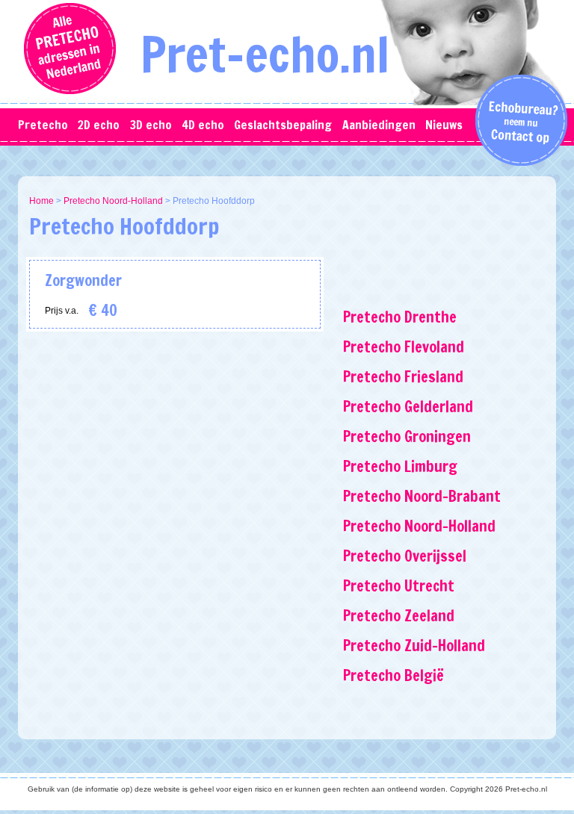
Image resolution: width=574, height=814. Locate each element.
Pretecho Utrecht (398, 586)
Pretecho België (393, 675)
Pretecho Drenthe (400, 317)
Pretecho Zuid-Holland (414, 645)
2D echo (99, 124)
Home (41, 201)
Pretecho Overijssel (404, 556)
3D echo (151, 124)
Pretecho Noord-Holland (113, 201)
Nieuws (444, 124)
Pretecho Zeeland (398, 616)
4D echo (203, 124)
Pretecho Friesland (403, 377)
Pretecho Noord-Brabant (422, 496)
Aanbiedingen (379, 124)
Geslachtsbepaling (283, 124)
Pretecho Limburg (400, 466)
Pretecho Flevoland (403, 347)
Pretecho (43, 124)
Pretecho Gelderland (408, 406)
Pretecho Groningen (407, 436)
